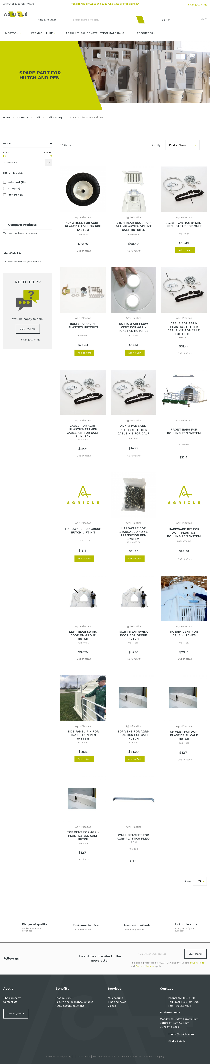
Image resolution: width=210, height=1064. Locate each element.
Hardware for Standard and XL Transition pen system (133, 533)
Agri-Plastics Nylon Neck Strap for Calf (184, 224)
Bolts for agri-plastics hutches (83, 325)
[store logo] (15, 14)
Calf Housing (54, 117)
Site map (50, 1056)
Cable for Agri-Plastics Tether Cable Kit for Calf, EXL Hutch (184, 328)
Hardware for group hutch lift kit (83, 530)
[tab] (27, 143)
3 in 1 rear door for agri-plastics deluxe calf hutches (133, 226)
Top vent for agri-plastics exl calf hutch (133, 735)
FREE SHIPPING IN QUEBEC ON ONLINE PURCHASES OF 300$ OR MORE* (105, 4)
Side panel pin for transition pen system (83, 735)
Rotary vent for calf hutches (184, 633)
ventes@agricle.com (181, 1034)
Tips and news (117, 1001)
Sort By (155, 145)
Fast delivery (63, 997)
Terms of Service (145, 966)
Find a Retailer (177, 1041)
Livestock (22, 117)
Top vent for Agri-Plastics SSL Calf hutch (83, 835)
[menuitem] (47, 20)
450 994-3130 (186, 997)
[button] (70, 250)
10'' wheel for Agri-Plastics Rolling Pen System (83, 226)
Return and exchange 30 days (74, 1001)
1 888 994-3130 (197, 5)
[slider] (4, 156)
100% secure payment (69, 1005)
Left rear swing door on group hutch (83, 635)
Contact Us (10, 1001)
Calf (37, 117)
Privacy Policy (197, 962)
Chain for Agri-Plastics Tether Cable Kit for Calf (133, 430)
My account (115, 997)
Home (6, 117)
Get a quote (16, 1013)
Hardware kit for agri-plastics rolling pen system (184, 532)
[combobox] (106, 19)
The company (12, 997)
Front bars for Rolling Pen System (184, 431)
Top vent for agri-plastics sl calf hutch (184, 735)
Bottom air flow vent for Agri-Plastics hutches (133, 327)
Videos (112, 1005)
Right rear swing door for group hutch (133, 635)
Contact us (28, 328)
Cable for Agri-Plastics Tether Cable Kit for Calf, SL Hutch (83, 431)
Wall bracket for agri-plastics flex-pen (133, 838)
